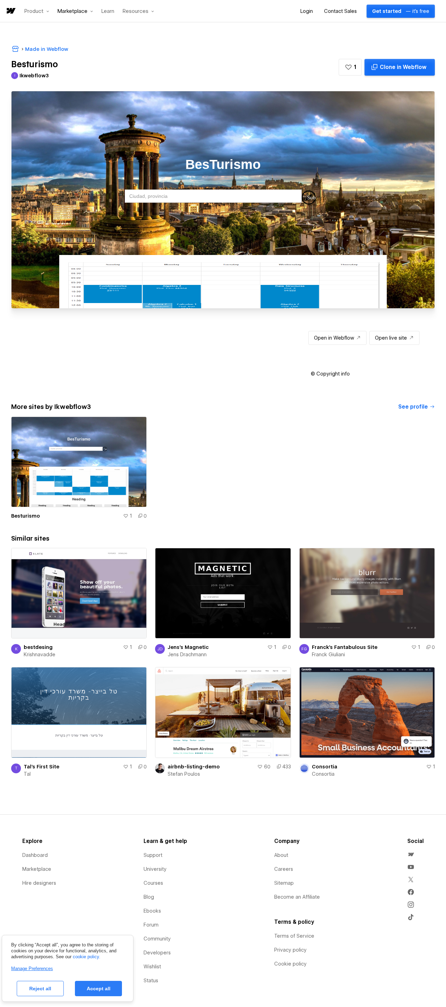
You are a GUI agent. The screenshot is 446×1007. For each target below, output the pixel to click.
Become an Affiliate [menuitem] (297, 897)
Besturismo (25, 516)
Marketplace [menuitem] (36, 869)
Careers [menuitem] (283, 869)
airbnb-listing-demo (194, 766)
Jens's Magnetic (188, 647)
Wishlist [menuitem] (152, 966)
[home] (10, 11)
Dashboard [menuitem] (35, 855)
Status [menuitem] (151, 980)
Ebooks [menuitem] (152, 911)
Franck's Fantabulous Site (344, 647)
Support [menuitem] (153, 855)
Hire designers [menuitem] (39, 883)
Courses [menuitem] (153, 883)
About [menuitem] (281, 855)
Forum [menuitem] (151, 925)
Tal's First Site (41, 766)
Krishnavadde (39, 654)
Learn (107, 11)
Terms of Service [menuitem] (294, 936)
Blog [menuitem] (149, 897)
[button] (36, 11)
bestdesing (38, 647)
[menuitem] (410, 854)
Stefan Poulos (184, 774)
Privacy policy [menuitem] (290, 950)
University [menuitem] (155, 869)
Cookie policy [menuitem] (290, 964)
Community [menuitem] (157, 939)
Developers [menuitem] (157, 952)
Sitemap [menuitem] (284, 883)
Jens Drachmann (187, 654)
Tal (27, 774)
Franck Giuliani (328, 654)
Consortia (324, 766)
